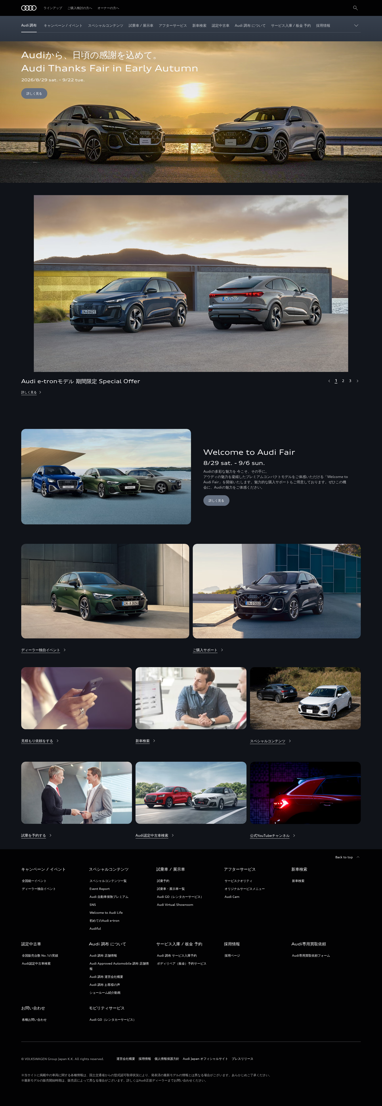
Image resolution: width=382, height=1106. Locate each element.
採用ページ (232, 955)
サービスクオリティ (238, 881)
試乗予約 (163, 881)
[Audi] (28, 8)
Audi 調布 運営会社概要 (106, 976)
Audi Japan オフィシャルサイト (205, 1058)
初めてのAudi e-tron (104, 920)
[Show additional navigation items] (357, 25)
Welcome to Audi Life (106, 912)
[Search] (355, 8)
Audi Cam (232, 897)
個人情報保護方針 (167, 1058)
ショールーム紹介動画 (105, 992)
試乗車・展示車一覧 (171, 889)
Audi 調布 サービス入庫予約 (177, 955)
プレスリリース (242, 1058)
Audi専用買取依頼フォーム (311, 955)
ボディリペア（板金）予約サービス (181, 963)
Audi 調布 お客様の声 (105, 984)
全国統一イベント (34, 881)
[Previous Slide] (328, 380)
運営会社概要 (126, 1058)
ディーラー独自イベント (39, 889)
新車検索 (298, 881)
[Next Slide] (357, 380)
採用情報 (145, 1058)
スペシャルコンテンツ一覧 (108, 881)
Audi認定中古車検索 (36, 963)
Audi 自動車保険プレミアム (109, 897)
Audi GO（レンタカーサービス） (180, 897)
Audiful (95, 928)
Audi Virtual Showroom (175, 904)
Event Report (100, 889)
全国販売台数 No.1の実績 (40, 955)
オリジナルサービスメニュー (245, 889)
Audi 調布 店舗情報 (103, 955)
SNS (93, 904)
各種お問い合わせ (34, 1019)
